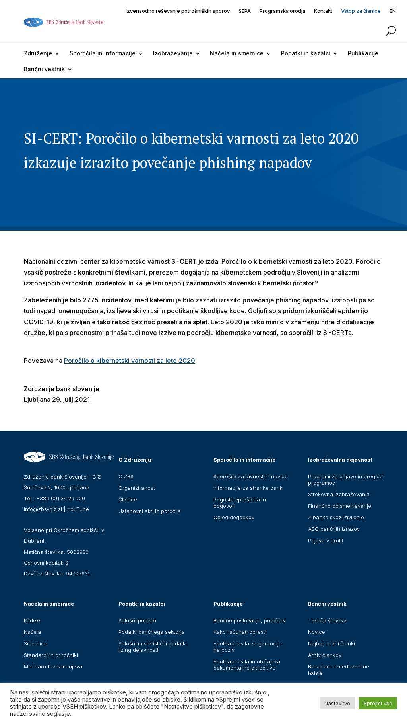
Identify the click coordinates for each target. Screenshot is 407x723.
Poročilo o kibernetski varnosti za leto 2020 (129, 360)
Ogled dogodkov (233, 517)
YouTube (78, 509)
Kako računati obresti (239, 632)
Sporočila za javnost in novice (250, 476)
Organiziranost (136, 488)
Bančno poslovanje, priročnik (249, 620)
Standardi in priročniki (51, 655)
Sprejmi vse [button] (378, 703)
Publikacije (363, 53)
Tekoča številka (327, 620)
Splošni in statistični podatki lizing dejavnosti (152, 646)
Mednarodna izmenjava (53, 666)
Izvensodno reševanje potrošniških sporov (178, 11)
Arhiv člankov (324, 655)
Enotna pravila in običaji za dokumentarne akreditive (246, 664)
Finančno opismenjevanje (339, 506)
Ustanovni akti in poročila (149, 511)
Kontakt (323, 11)
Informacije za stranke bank (248, 488)
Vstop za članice (361, 11)
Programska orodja (282, 11)
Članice (127, 499)
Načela (32, 632)
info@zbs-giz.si (43, 509)
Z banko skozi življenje (336, 517)
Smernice (35, 643)
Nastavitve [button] (337, 703)
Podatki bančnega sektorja (151, 632)
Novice (316, 632)
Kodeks (33, 620)
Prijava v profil (325, 540)
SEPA (244, 11)
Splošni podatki (137, 620)
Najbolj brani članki (331, 643)
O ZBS (126, 476)
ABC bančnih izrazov (334, 529)
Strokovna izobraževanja (339, 494)
